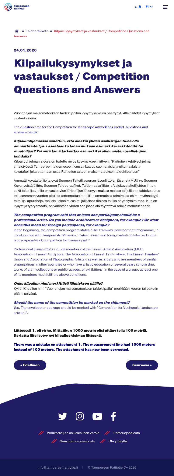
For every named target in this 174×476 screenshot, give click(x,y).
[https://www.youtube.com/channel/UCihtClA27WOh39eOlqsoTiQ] (98, 417)
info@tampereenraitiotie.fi (58, 467)
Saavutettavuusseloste (77, 441)
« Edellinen (30, 365)
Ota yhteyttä (117, 441)
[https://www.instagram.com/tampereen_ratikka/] (81, 417)
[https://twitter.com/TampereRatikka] (63, 417)
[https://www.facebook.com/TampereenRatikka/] (113, 417)
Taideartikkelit (37, 31)
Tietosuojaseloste (126, 433)
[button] (149, 7)
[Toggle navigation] (165, 7)
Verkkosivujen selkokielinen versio (73, 433)
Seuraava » (142, 365)
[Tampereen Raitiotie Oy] (16, 7)
